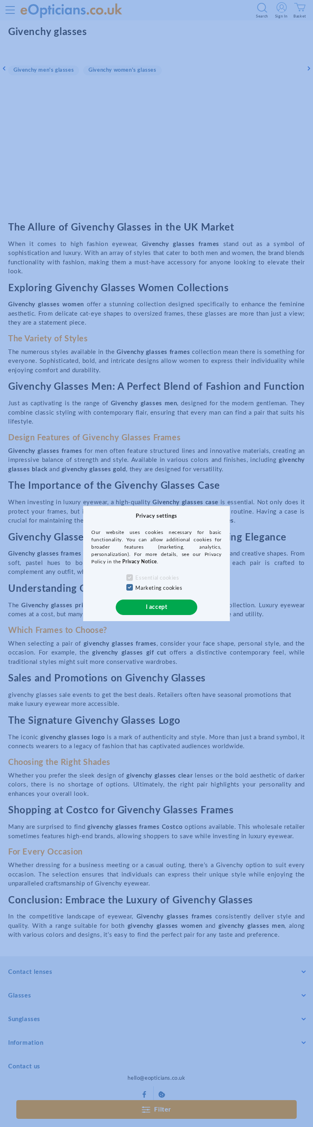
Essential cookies (157, 578)
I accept (157, 607)
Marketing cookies (158, 588)
